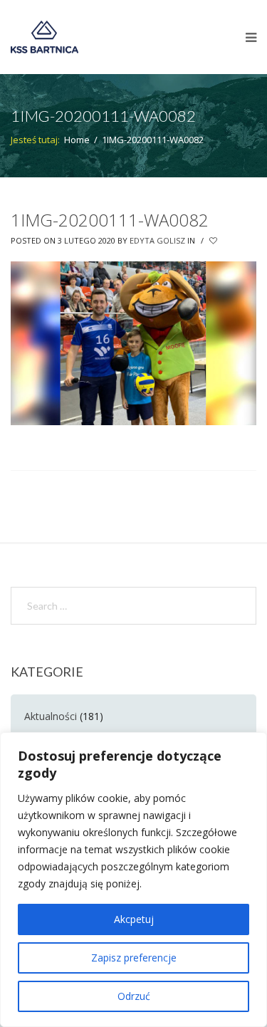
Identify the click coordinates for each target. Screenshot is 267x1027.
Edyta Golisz (157, 240)
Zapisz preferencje (134, 957)
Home (77, 139)
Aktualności (50, 716)
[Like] (214, 240)
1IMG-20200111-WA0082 (110, 219)
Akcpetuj (134, 919)
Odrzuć (133, 996)
